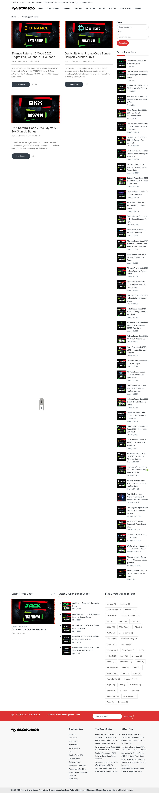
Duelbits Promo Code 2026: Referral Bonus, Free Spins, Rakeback (137, 153)
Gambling (78, 8)
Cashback (112, 615)
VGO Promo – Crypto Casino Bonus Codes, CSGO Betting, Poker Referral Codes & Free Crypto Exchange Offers (51, 2)
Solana (136, 690)
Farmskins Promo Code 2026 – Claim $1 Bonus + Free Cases (136, 415)
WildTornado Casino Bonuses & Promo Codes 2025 (136, 524)
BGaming (125, 604)
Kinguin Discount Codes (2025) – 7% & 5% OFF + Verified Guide (136, 483)
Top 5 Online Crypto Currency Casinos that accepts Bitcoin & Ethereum (137, 497)
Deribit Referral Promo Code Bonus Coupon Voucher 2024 (87, 55)
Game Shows (128, 650)
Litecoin (111, 662)
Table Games (129, 696)
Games (138, 8)
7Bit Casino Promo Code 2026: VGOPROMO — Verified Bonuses (136, 388)
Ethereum (112, 639)
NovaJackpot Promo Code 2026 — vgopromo (137, 193)
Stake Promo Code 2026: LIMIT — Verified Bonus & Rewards (136, 350)
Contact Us (73, 779)
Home (40, 8)
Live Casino (126, 662)
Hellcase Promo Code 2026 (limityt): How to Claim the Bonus (137, 402)
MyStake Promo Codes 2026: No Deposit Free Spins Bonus (136, 374)
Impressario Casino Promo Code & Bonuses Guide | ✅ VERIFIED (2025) (137, 469)
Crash (123, 621)
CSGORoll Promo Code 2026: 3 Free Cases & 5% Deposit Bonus (137, 284)
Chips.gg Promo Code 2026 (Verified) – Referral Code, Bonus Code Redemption (137, 244)
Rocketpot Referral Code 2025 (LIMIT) (136, 536)
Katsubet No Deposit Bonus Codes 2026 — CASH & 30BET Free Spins (137, 325)
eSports (112, 8)
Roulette (111, 690)
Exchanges (90, 8)
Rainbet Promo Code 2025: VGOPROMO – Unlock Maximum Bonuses (137, 456)
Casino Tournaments (130, 615)
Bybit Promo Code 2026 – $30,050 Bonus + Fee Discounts (137, 140)
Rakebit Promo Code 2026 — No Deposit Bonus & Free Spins (138, 219)
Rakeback (135, 685)
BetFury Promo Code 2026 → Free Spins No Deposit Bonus (137, 298)
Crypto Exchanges (18, 61)
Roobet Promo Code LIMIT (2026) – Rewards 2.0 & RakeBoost (137, 442)
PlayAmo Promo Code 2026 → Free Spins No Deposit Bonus (137, 271)
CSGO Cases (125, 8)
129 (35, 84)
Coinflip (111, 621)
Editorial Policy (74, 762)
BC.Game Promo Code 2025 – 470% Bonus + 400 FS (137, 547)
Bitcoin (102, 8)
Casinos (66, 8)
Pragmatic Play (114, 679)
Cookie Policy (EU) (76, 755)
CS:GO (111, 627)
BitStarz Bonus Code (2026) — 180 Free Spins (137, 362)
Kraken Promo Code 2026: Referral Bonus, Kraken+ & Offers (137, 99)
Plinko (125, 673)
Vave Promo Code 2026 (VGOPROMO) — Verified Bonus (137, 205)
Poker (136, 673)
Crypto (135, 621)
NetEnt (137, 667)
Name (119, 22)
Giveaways (73, 738)
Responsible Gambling (77, 769)
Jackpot (111, 656)
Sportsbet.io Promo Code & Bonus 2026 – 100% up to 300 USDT (137, 429)
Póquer (111, 685)
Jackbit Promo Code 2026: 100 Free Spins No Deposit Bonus (137, 74)
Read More (21, 84)
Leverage (137, 656)
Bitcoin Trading (114, 610)
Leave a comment (19, 633)
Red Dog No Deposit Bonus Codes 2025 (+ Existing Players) (137, 510)
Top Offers (73, 741)
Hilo (141, 650)
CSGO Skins (125, 627)
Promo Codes (53, 8)
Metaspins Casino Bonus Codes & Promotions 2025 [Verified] (137, 560)
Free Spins (112, 650)
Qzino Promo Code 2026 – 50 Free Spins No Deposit (137, 86)
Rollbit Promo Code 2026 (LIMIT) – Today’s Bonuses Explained (137, 311)
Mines (126, 667)
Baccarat (111, 604)
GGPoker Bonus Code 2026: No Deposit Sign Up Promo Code (137, 167)
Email (119, 32)
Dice (138, 627)
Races (122, 685)
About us (72, 734)
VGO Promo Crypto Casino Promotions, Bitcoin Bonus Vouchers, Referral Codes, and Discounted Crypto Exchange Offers (67, 790)
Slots (124, 690)
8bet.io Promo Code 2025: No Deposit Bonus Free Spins (137, 573)
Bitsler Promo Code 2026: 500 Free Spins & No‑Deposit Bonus (137, 113)
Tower (110, 702)
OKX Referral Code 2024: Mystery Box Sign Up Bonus (33, 129)
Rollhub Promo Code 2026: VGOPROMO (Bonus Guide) (137, 337)
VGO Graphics (74, 748)
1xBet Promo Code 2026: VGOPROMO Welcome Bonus (136, 257)
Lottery (140, 662)
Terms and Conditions (77, 766)
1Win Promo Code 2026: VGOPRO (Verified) (136, 231)
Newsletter (73, 745)
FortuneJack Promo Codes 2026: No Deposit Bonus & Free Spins (137, 126)
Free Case (126, 644)
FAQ (70, 752)
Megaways (112, 667)
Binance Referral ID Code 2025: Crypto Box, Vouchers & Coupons (33, 55)
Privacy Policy (74, 759)
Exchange (112, 644)
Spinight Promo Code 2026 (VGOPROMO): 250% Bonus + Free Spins (138, 181)
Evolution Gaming (129, 639)
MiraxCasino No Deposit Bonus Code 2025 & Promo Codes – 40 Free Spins (133, 762)
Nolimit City (112, 673)
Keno (124, 656)
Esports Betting (126, 633)
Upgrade (123, 702)
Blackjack (130, 610)
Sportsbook (113, 696)
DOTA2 (111, 633)
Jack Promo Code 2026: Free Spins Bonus (136, 62)
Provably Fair (131, 679)
